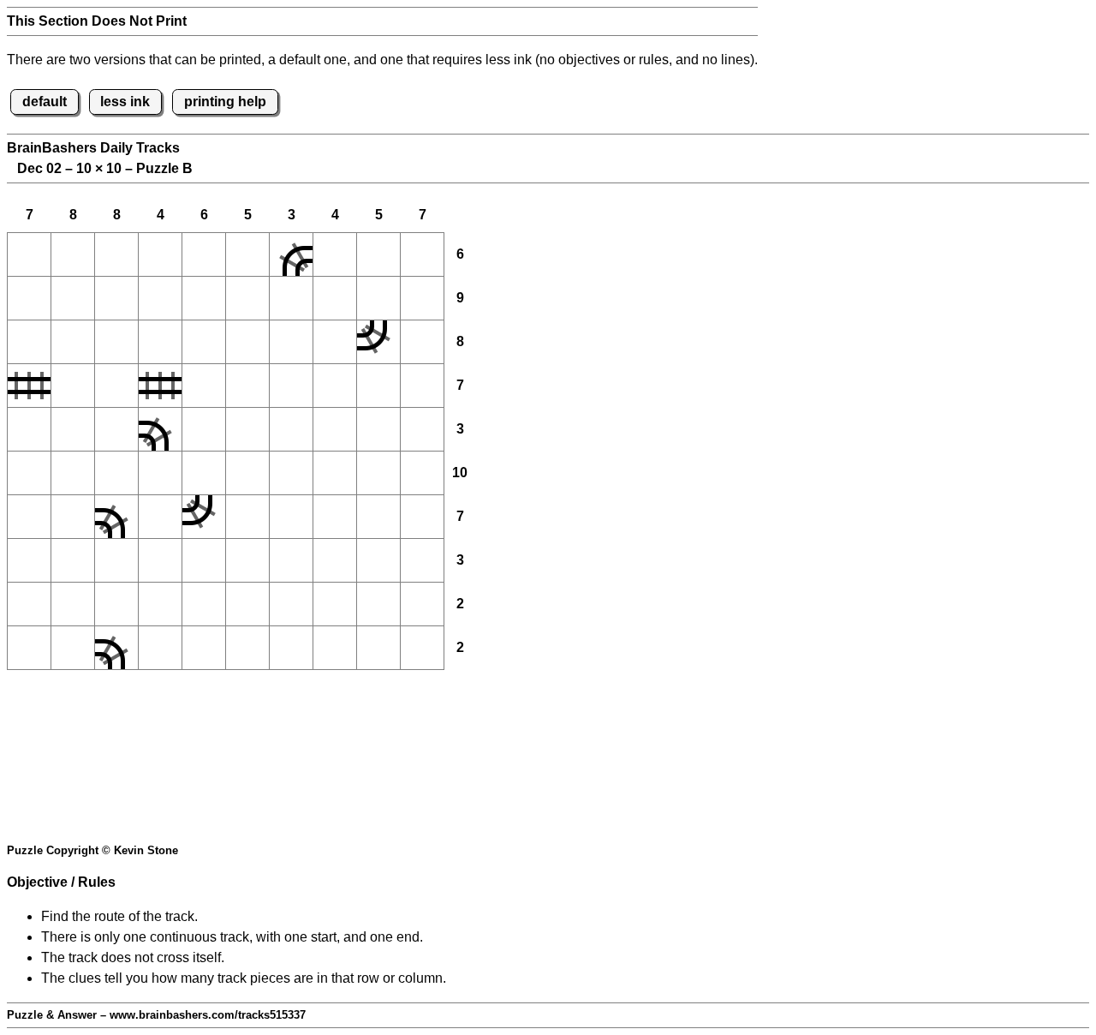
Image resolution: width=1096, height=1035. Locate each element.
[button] (29, 254)
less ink (125, 101)
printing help (225, 101)
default (44, 101)
